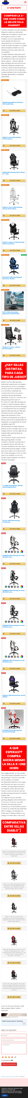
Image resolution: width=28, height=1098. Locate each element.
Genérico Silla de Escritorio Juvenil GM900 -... (13, 696)
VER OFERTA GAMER (15, 110)
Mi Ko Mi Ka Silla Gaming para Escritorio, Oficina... (12, 278)
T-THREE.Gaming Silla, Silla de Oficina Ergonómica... (12, 486)
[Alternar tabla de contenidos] (23, 1023)
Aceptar (4, 1095)
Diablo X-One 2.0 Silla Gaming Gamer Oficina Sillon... (12, 208)
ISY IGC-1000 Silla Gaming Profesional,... (11, 521)
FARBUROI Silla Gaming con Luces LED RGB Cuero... (13, 556)
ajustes (20, 1092)
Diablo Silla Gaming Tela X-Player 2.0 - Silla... (13, 173)
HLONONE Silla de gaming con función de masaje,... (12, 731)
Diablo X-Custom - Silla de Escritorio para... (11, 347)
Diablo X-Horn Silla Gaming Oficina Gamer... (11, 138)
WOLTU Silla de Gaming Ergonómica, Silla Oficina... (11, 312)
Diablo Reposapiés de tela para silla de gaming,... (12, 103)
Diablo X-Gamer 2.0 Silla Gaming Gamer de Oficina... (13, 243)
